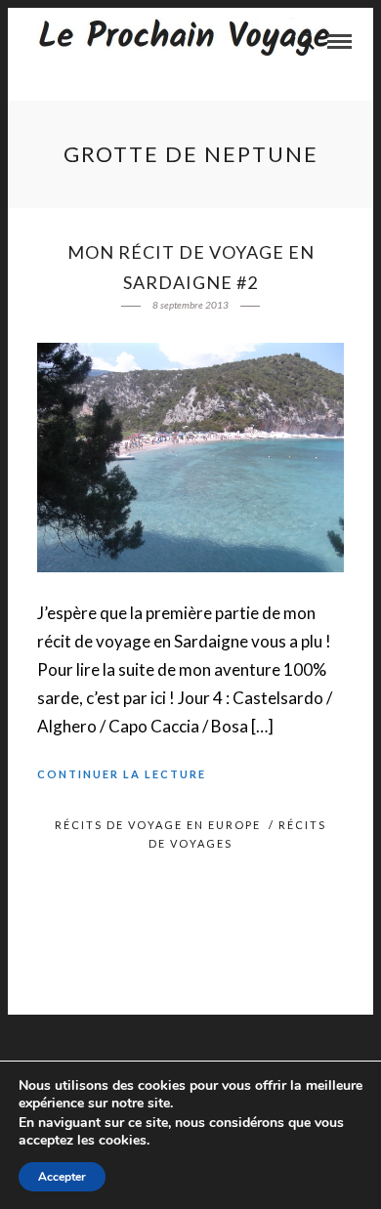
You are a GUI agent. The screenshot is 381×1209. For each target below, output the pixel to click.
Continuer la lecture (121, 774)
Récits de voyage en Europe (158, 824)
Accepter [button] (62, 1177)
